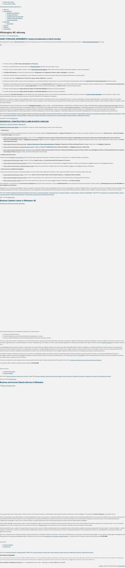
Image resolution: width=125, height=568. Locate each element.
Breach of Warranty (11, 113)
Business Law (30, 113)
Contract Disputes (74, 193)
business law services (40, 115)
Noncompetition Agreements (72, 107)
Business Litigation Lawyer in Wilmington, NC (18, 200)
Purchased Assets (51, 115)
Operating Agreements (9, 371)
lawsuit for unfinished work (17, 194)
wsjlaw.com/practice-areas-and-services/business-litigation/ (85, 360)
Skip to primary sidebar (9, 4)
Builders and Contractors (17, 157)
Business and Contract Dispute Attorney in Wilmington (21, 382)
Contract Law (66, 113)
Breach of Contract (30, 150)
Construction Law (53, 193)
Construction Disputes (42, 193)
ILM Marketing (121, 566)
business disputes (40, 376)
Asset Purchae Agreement (9, 115)
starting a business (72, 115)
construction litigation (113, 193)
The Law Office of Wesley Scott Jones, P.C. (10, 6)
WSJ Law (26, 376)
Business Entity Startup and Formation (109, 105)
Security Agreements (61, 115)
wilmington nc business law (92, 376)
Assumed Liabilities (22, 115)
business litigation (57, 376)
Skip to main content (8, 2)
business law (30, 115)
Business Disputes (22, 113)
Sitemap (101, 566)
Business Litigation (107, 342)
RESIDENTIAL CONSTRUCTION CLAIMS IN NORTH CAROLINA (24, 121)
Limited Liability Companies (84, 113)
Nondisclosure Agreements (114, 113)
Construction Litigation (64, 193)
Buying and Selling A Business (54, 113)
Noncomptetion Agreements (99, 113)
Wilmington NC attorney (84, 115)
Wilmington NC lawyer (105, 376)
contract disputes (54, 552)
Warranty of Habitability (86, 193)
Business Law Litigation (41, 113)
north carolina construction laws (33, 194)
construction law (103, 193)
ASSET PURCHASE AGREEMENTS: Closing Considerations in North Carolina (30, 39)
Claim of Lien (33, 193)
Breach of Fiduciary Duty (12, 193)
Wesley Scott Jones (35, 105)
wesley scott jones (67, 376)
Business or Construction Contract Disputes (57, 536)
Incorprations (73, 113)
